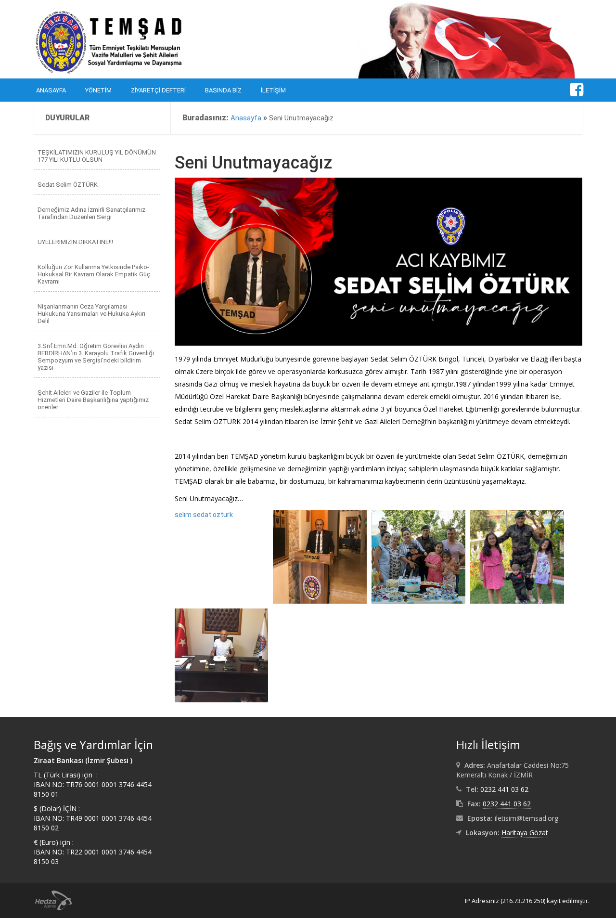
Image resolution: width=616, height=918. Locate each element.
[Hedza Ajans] (49, 900)
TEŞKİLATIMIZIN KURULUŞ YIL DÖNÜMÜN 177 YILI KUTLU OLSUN (97, 156)
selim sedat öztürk (204, 514)
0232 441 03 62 (504, 789)
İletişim (273, 90)
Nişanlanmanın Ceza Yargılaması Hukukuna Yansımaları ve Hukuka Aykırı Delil (91, 313)
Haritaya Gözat (524, 832)
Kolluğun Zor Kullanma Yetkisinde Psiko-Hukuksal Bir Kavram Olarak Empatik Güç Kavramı (94, 274)
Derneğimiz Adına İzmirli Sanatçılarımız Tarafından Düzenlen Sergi (91, 213)
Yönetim (98, 90)
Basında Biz (223, 90)
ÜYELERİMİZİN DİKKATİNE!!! (75, 242)
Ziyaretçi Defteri (158, 90)
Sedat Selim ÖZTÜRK (68, 184)
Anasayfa (51, 90)
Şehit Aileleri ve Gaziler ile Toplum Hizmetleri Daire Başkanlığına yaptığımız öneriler (93, 400)
